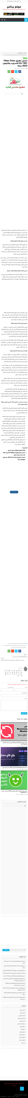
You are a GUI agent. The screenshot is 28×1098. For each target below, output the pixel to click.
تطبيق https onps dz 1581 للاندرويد (9, 645)
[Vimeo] (9, 674)
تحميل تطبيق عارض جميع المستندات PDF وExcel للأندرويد (14, 970)
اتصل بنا (9, 1096)
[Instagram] (19, 672)
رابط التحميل (13, 492)
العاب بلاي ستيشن (21, 1018)
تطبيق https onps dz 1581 (21, 645)
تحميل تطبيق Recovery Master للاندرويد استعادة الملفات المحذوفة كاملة (15, 743)
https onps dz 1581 (22, 643)
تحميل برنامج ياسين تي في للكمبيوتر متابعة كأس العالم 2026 (14, 993)
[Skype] (7, 672)
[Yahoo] (19, 676)
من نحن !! (13, 1096)
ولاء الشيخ (24, 68)
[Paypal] (16, 672)
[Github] (7, 670)
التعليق (25, 698)
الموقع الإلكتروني (24, 693)
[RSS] (10, 672)
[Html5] (21, 672)
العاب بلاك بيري (22, 1015)
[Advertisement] (14, 37)
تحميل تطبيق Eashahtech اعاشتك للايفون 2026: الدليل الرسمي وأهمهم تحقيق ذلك (14, 979)
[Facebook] (10, 670)
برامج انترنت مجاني (21, 1023)
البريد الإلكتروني (11, 687)
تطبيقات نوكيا (22, 1040)
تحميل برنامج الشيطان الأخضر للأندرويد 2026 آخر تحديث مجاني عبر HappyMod (14, 791)
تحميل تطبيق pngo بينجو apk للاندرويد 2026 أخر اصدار (14, 976)
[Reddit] (12, 672)
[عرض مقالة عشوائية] (2, 20)
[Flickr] (9, 670)
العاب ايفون (22, 1013)
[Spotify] (21, 674)
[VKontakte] (7, 674)
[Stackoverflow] (18, 674)
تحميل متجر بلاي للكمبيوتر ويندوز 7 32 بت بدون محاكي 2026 (14, 962)
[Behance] (19, 670)
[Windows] (5, 674)
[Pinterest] (14, 672)
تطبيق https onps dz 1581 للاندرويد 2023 (18, 647)
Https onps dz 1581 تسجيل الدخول (16, 450)
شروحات (23, 1042)
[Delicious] (18, 670)
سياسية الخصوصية (4, 1096)
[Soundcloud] (5, 672)
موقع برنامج (14, 7)
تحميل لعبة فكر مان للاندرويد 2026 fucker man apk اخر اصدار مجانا (13, 998)
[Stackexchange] (19, 674)
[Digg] (14, 670)
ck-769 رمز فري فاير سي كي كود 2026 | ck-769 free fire (14, 973)
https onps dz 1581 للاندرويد (13, 643)
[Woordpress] (21, 676)
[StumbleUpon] (14, 674)
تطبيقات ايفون (22, 1037)
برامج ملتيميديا (22, 1034)
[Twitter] (10, 674)
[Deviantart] (16, 670)
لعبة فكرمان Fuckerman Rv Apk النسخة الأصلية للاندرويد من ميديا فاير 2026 (15, 984)
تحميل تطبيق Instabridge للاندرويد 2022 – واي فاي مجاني (14, 767)
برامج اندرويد (20, 53)
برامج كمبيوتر (22, 1032)
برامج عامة (23, 1029)
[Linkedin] (18, 672)
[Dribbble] (12, 670)
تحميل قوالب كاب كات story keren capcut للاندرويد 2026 (14, 966)
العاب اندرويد (22, 1010)
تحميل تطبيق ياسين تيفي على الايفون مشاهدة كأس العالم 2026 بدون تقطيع (14, 989)
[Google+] (5, 670)
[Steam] (16, 674)
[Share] (9, 672)
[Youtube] (18, 676)
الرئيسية (24, 53)
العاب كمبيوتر (22, 1021)
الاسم (26, 687)
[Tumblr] (12, 674)
